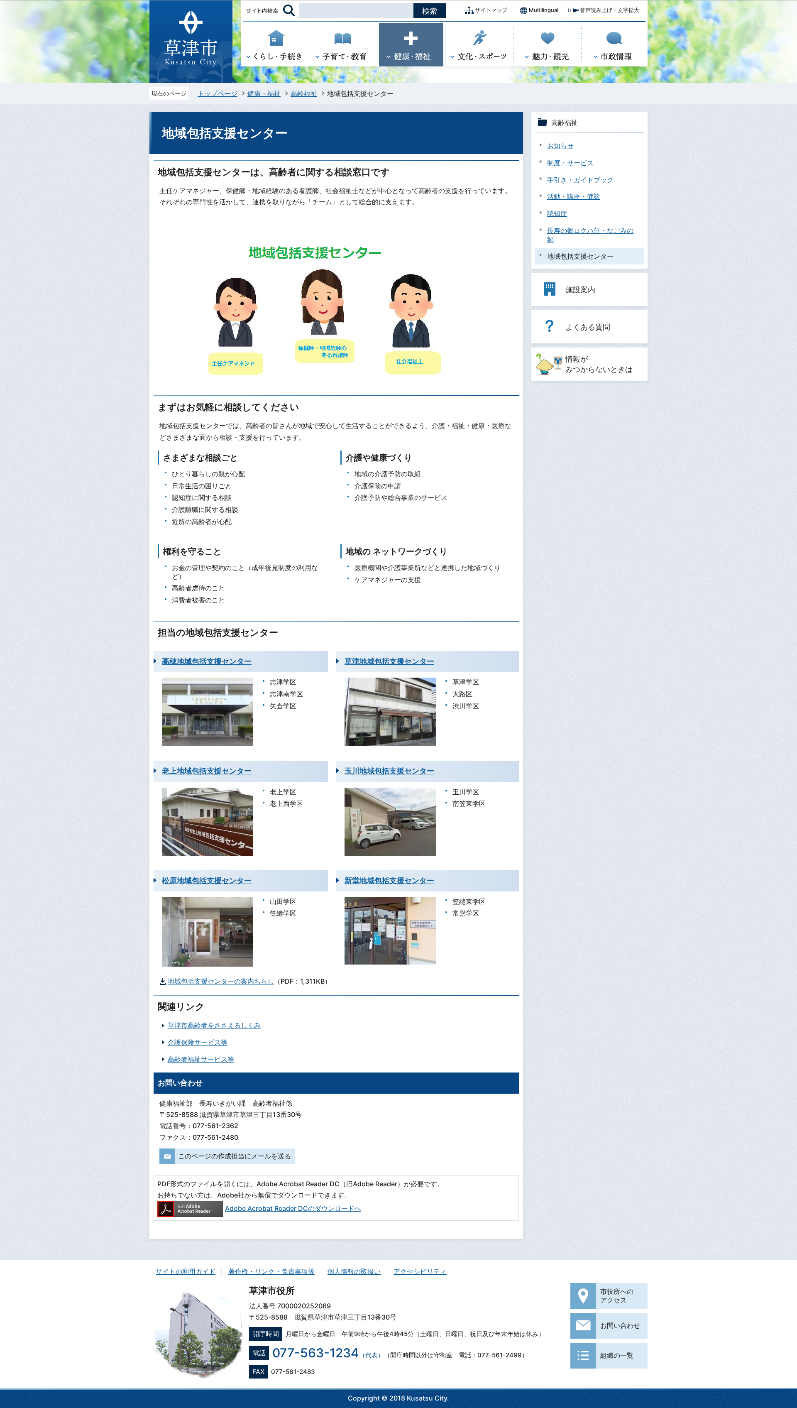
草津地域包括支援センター (389, 661)
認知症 (557, 213)
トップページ (217, 93)
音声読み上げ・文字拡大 (609, 10)
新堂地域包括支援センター (389, 880)
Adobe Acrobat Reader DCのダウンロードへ (293, 1208)
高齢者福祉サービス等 (201, 1059)
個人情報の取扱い (354, 1271)
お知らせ (560, 146)
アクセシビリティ (420, 1271)
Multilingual (543, 10)
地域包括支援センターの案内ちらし (221, 981)
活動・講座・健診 (573, 196)
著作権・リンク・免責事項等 (271, 1271)
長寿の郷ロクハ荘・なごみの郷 (590, 234)
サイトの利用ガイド (185, 1271)
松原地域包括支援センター (207, 880)
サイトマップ (491, 10)
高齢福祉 (304, 93)
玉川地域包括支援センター (389, 770)
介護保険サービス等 (197, 1042)
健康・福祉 (264, 93)
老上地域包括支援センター (207, 770)
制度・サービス (570, 163)
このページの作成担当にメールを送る (234, 1156)
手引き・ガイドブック (580, 180)
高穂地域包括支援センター (207, 661)
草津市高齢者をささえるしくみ (214, 1025)
